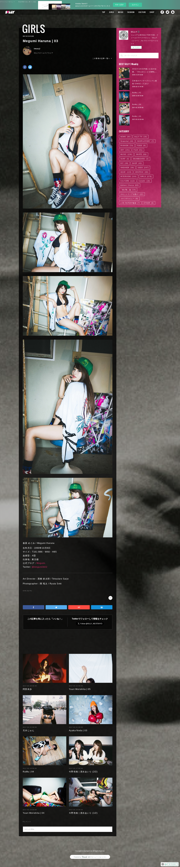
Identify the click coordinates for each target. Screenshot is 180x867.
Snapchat (173, 12)
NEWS (125, 137)
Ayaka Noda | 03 (78, 730)
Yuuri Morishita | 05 (80, 689)
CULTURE (142, 12)
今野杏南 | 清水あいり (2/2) (83, 772)
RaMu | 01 (136, 93)
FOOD (141, 145)
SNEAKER (127, 168)
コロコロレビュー (129, 198)
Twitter (167, 12)
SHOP (152, 12)
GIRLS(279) (27, 590)
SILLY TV (140, 137)
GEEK (143, 168)
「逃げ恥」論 (128, 190)
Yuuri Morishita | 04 (33, 813)
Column (144, 181)
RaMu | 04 (28, 772)
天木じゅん (28, 730)
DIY (124, 163)
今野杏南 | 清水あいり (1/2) (83, 813)
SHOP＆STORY (145, 141)
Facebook (162, 12)
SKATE (141, 154)
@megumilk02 (39, 567)
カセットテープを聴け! (131, 194)
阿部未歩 (27, 689)
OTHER (149, 203)
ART (125, 150)
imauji (37, 49)
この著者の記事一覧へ (101, 58)
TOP (103, 12)
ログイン (135, 4)
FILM (138, 150)
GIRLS (111, 12)
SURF (124, 159)
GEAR (126, 172)
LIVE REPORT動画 (130, 203)
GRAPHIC (141, 172)
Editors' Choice (129, 185)
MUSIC (120, 12)
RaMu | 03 (136, 116)
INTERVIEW (128, 176)
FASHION (131, 12)
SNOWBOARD (141, 159)
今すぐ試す (119, 4)
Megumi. (41, 563)
